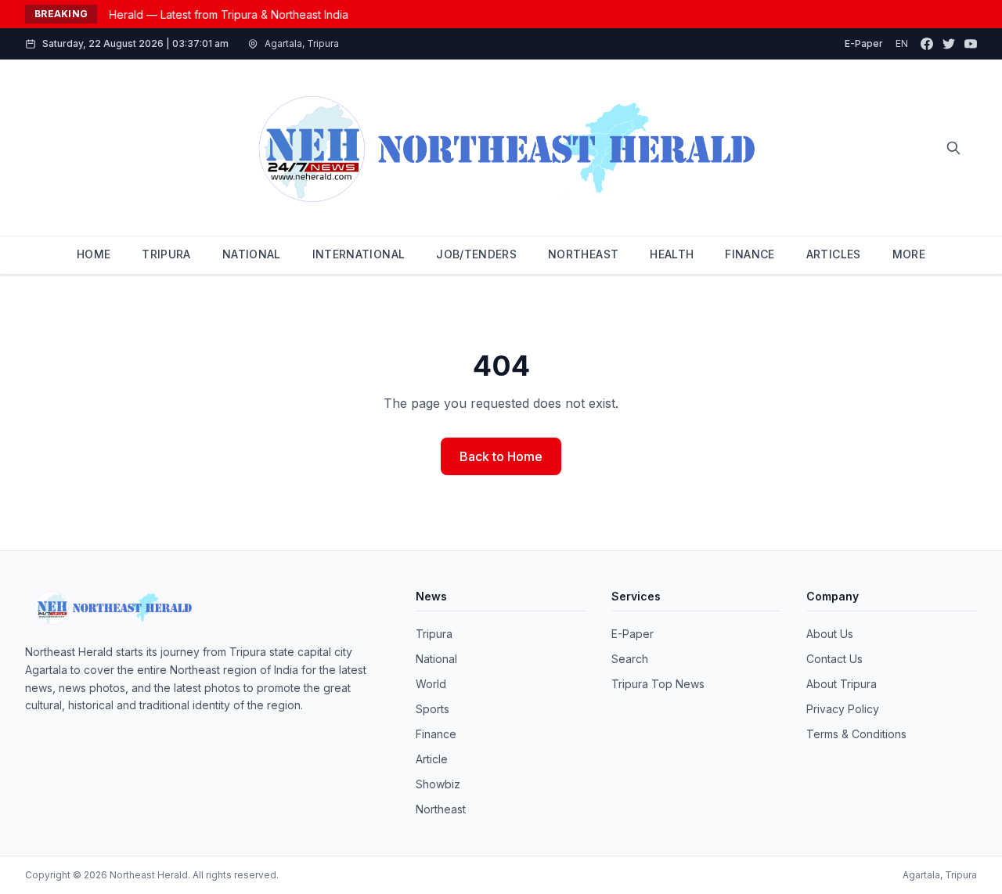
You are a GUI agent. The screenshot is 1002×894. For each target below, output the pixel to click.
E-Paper (864, 43)
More (908, 254)
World (431, 683)
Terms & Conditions (856, 734)
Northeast (441, 809)
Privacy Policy (842, 709)
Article (432, 759)
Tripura (434, 633)
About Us (829, 633)
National (436, 658)
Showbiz (438, 784)
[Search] (953, 148)
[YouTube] (970, 44)
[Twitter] (949, 44)
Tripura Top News (658, 683)
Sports (432, 709)
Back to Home (501, 456)
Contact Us (834, 658)
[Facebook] (927, 44)
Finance (436, 734)
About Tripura (841, 683)
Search (629, 658)
